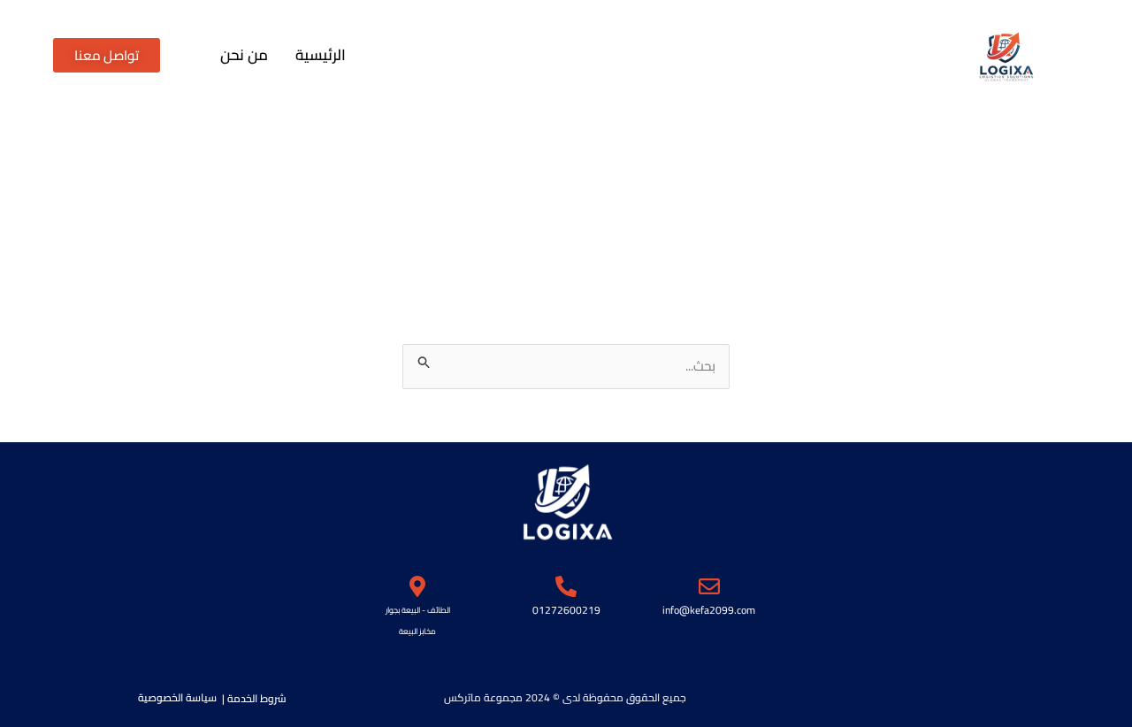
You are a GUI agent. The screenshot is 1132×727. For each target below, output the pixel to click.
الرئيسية (320, 55)
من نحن (244, 55)
